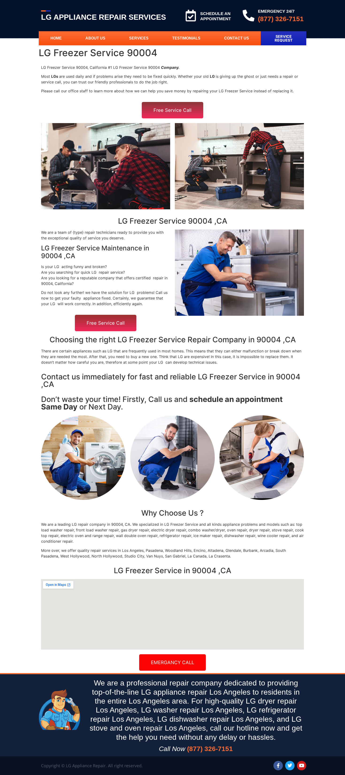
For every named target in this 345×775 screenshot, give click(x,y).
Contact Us (236, 38)
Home (56, 38)
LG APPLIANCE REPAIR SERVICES (103, 17)
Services (139, 38)
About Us (95, 38)
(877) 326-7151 (281, 19)
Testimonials (186, 38)
